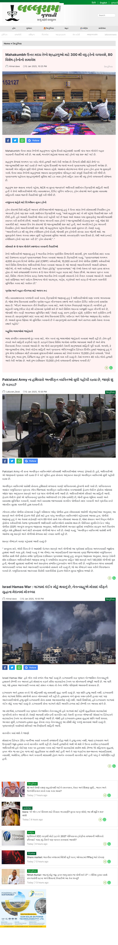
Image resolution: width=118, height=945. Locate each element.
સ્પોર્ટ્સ (85, 28)
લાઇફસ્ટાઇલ (60, 34)
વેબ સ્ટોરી (76, 34)
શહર (66, 28)
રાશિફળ (32, 34)
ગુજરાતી (114, 2)
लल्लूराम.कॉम (92, 34)
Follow (35, 140)
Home (7, 43)
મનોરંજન (102, 28)
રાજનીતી (18, 34)
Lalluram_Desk (13, 391)
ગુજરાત (29, 28)
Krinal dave (14, 66)
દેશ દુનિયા (50, 28)
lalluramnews (110, 34)
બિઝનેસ (45, 34)
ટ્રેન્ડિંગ (4, 34)
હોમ (13, 28)
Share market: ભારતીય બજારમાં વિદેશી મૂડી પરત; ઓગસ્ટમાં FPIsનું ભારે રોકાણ (65, 857)
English (103, 2)
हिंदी (94, 2)
